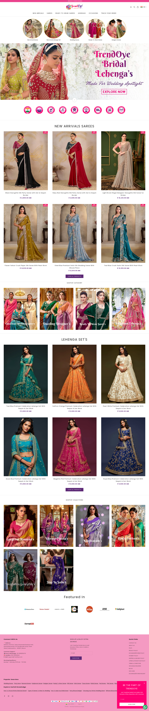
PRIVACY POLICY (133, 650)
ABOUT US (131, 645)
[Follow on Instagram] (8, 696)
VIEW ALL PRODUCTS (74, 276)
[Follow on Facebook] (4, 696)
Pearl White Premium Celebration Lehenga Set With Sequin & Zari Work (123, 407)
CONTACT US (132, 643)
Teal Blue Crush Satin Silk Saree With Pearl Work (123, 265)
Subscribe (131, 704)
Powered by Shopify (79, 706)
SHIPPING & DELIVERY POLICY (136, 658)
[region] (74, 71)
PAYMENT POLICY (133, 656)
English (80, 704)
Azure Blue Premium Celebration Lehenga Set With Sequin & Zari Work (26, 480)
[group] (74, 71)
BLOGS (131, 668)
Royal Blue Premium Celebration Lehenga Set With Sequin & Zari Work (123, 480)
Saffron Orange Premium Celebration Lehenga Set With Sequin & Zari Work (74, 407)
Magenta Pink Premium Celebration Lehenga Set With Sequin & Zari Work (74, 480)
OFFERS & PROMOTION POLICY (137, 661)
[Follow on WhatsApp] (12, 696)
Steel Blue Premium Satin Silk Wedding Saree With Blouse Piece (74, 267)
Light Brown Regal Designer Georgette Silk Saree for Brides (123, 194)
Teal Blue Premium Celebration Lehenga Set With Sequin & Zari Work (25, 407)
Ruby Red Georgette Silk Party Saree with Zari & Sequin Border (74, 194)
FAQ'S (130, 648)
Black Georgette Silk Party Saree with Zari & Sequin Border (26, 194)
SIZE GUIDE (132, 671)
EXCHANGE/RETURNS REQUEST (137, 673)
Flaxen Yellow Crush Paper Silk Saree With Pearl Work (26, 265)
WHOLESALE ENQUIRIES (135, 666)
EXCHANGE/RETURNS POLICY (136, 653)
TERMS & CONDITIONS (135, 663)
